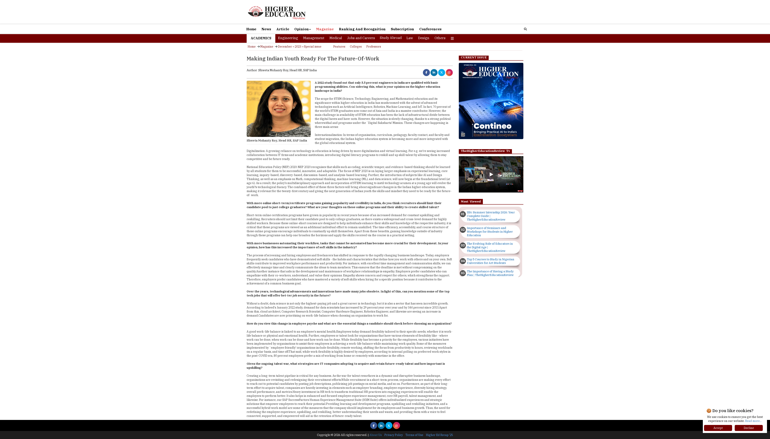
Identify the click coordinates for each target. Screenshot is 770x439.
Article (282, 29)
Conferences (430, 29)
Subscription (402, 29)
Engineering (288, 38)
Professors (373, 46)
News (266, 29)
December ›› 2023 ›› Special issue (299, 46)
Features (339, 46)
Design (423, 38)
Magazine (325, 29)
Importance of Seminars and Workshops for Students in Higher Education (490, 231)
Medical (335, 38)
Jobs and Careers (361, 38)
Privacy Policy (393, 435)
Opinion (301, 29)
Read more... (753, 421)
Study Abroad (391, 38)
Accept (718, 428)
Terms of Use (414, 435)
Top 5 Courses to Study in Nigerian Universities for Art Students (490, 261)
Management (313, 38)
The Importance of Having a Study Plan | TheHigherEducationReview (490, 273)
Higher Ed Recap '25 (439, 435)
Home (251, 29)
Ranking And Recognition (362, 29)
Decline (749, 428)
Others (440, 38)
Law (409, 38)
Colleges (356, 46)
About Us (375, 435)
